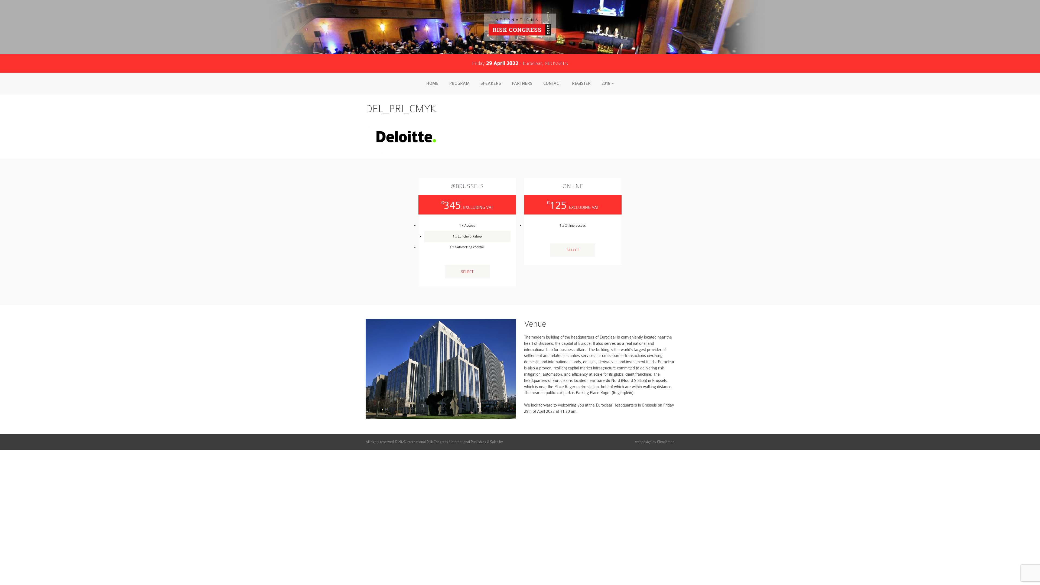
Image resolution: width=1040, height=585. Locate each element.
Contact (552, 83)
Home (432, 83)
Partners (522, 83)
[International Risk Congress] (520, 27)
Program (459, 83)
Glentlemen (665, 442)
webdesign (643, 442)
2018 (606, 83)
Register (581, 83)
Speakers (490, 83)
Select (467, 272)
